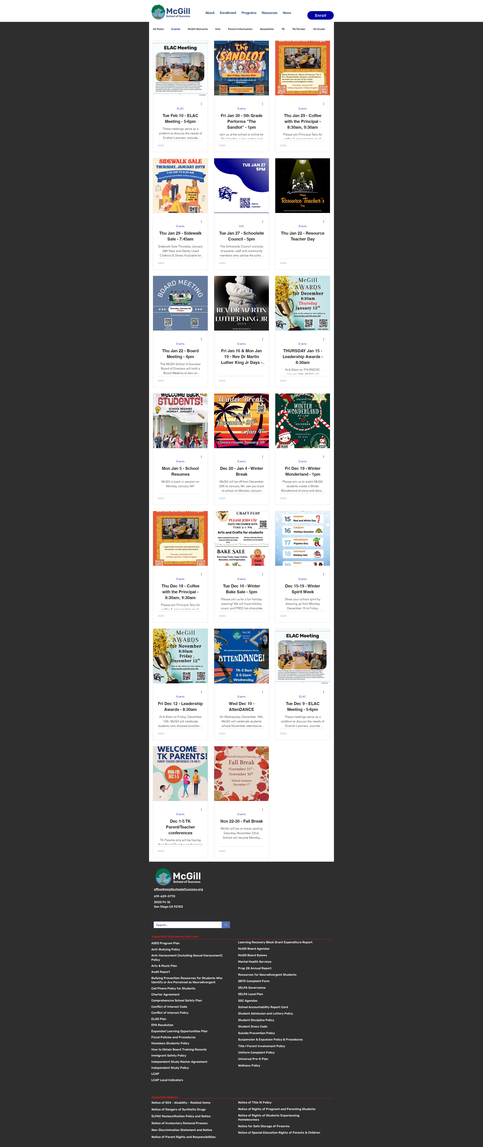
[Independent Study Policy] (191, 1068)
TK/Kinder (298, 29)
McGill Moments (198, 29)
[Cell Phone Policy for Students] (191, 989)
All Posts (158, 29)
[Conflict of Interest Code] (191, 1007)
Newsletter (267, 29)
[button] (249, 12)
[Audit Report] (191, 972)
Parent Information (240, 29)
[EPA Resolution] (191, 1025)
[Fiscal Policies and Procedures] (191, 1037)
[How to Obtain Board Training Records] (191, 1050)
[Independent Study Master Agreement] (191, 1062)
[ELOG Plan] (191, 1019)
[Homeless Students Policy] (191, 1043)
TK (283, 29)
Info (217, 29)
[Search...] (226, 925)
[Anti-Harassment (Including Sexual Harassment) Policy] (191, 956)
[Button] (284, 942)
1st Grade (319, 29)
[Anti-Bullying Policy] (191, 950)
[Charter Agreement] (191, 995)
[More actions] (202, 104)
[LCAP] (191, 1074)
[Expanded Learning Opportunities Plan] (191, 1031)
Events (175, 29)
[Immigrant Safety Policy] (191, 1056)
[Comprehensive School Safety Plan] (191, 1001)
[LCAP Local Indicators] (191, 1080)
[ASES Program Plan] (191, 943)
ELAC (180, 108)
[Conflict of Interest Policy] (191, 1013)
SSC (241, 226)
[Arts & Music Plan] (191, 966)
